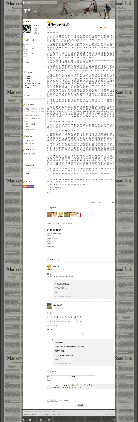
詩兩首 (48, 241)
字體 (48, 385)
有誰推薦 (53, 208)
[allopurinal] (72, 214)
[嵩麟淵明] (55, 214)
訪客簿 (51, 2)
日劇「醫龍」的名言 (29, 154)
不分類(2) (27, 81)
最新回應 (34, 109)
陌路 (27, 11)
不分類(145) (28, 76)
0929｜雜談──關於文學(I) (33, 115)
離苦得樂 (49, 236)
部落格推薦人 (31, 165)
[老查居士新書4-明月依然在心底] (78, 214)
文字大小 (58, 385)
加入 (106, 420)
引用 (106, 202)
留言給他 (36, 33)
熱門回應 (34, 112)
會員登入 (49, 380)
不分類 (70, 223)
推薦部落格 (37, 28)
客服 (66, 414)
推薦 (100, 202)
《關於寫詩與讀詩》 (29, 143)
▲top (113, 412)
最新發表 (26, 109)
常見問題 (40, 414)
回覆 (93, 202)
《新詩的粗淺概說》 (29, 141)
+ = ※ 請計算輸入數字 (59, 400)
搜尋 (43, 66)
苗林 (56, 296)
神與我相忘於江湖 (51, 243)
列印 (113, 202)
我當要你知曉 (50, 246)
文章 (29, 2)
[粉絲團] (24, 420)
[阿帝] (60, 214)
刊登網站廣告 (27, 414)
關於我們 (34, 414)
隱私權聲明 (61, 414)
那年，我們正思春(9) (30, 85)
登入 (102, 420)
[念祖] (49, 214)
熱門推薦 (41, 112)
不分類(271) (28, 87)
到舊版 (35, 11)
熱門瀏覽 (26, 112)
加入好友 (36, 25)
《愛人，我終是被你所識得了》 (55, 233)
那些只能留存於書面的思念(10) (33, 83)
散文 (58, 223)
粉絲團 (27, 420)
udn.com (113, 414)
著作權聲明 (53, 414)
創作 (54, 223)
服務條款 (46, 414)
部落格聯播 (31, 186)
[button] (51, 385)
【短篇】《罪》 (28, 156)
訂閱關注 (36, 30)
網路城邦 (110, 420)
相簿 (40, 2)
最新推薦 (41, 109)
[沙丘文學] (66, 214)
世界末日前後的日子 (52, 238)
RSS (25, 186)
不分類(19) (27, 78)
